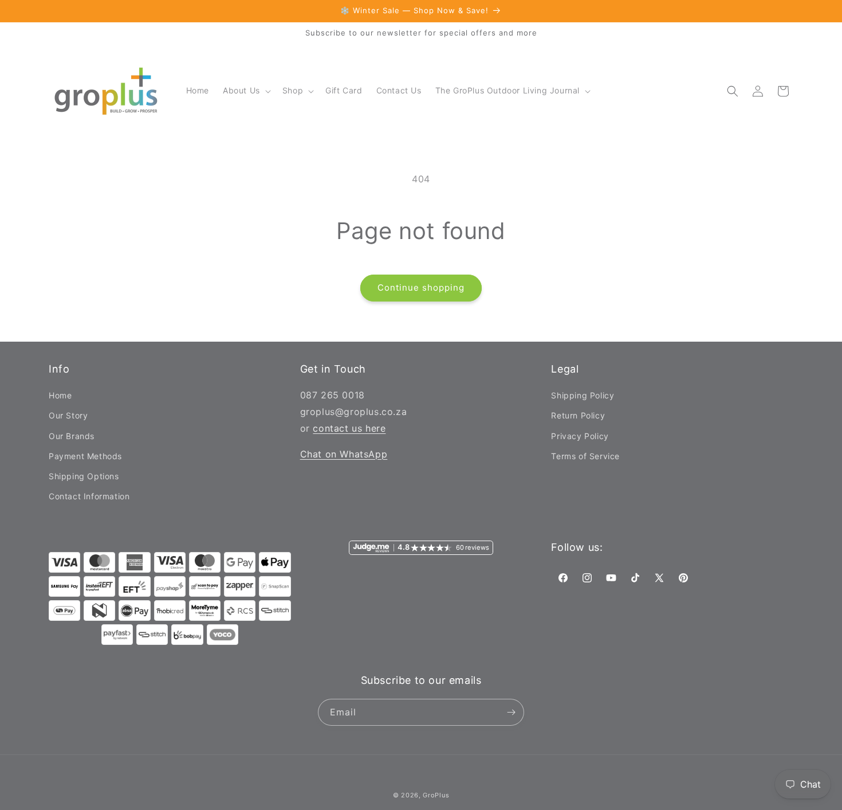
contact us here (349, 428)
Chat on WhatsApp (344, 454)
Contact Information (89, 496)
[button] (246, 91)
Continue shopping (421, 287)
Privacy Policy (579, 436)
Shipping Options (84, 476)
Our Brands (72, 436)
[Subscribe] (511, 712)
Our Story (68, 415)
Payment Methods (85, 456)
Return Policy (578, 415)
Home (60, 395)
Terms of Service (585, 456)
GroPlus (436, 795)
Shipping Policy (582, 395)
